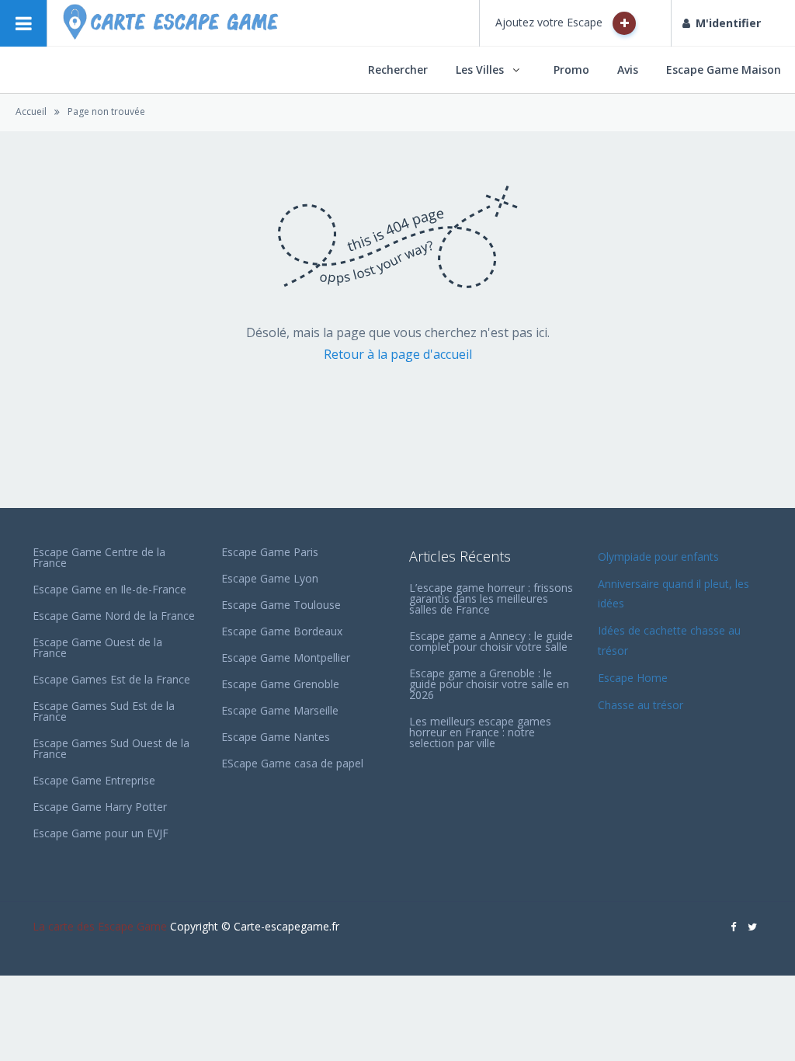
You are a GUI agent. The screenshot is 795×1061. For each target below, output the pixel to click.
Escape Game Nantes (275, 736)
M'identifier (728, 23)
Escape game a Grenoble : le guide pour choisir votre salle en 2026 (489, 684)
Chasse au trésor (642, 704)
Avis (627, 69)
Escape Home (633, 677)
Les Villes (480, 69)
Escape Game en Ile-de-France (109, 589)
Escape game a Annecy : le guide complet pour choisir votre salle (491, 641)
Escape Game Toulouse (281, 604)
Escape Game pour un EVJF (100, 833)
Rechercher (398, 69)
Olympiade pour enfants (660, 556)
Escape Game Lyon (269, 578)
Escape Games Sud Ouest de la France (111, 748)
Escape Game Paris (269, 551)
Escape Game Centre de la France (99, 557)
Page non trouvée (106, 111)
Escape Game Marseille (279, 710)
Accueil (31, 111)
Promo (571, 69)
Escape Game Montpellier (285, 657)
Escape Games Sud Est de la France (104, 711)
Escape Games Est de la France (111, 679)
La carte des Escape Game (100, 926)
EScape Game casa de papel (292, 763)
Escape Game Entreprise (94, 780)
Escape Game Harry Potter (100, 806)
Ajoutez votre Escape (550, 22)
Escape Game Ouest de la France (97, 647)
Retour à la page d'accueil (398, 354)
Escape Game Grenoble (280, 684)
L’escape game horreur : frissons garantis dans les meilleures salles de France (491, 598)
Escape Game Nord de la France (114, 615)
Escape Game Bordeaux (281, 631)
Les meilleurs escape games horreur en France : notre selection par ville (480, 732)
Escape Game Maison (723, 69)
